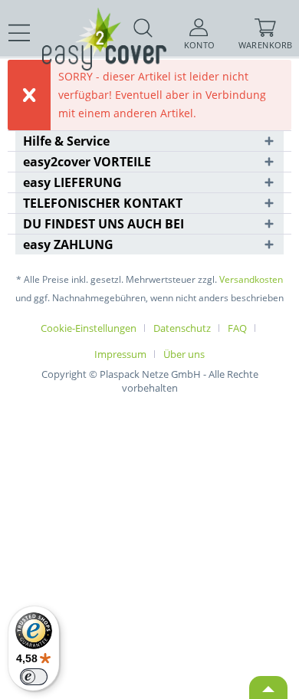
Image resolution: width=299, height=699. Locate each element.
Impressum (120, 354)
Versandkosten (251, 279)
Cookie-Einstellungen (88, 328)
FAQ (237, 328)
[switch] (34, 676)
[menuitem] (19, 33)
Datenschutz (182, 328)
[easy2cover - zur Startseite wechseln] (76, 21)
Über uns (184, 354)
